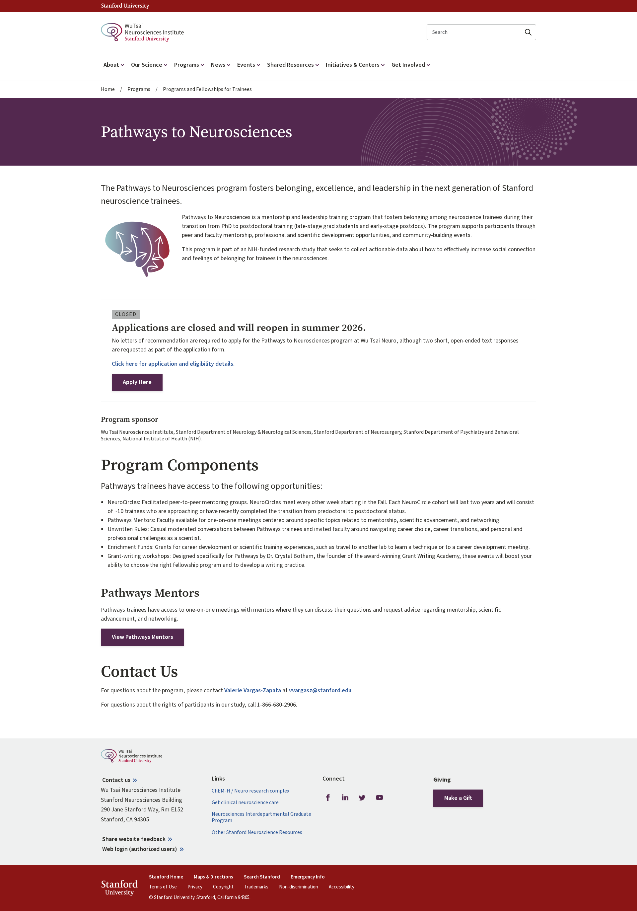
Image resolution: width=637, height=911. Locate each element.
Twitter (362, 798)
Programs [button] (186, 65)
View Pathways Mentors (142, 637)
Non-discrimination (298, 887)
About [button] (111, 65)
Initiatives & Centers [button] (353, 65)
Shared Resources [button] (290, 65)
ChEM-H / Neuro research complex (250, 791)
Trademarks (256, 887)
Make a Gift (458, 798)
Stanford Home (166, 877)
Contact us (116, 780)
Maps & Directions (213, 877)
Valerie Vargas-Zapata (252, 690)
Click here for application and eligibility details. (173, 364)
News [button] (218, 65)
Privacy (194, 887)
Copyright (223, 887)
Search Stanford (262, 877)
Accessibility (341, 887)
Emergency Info (308, 877)
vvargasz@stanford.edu (320, 690)
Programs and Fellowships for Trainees (207, 89)
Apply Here (137, 382)
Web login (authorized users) (139, 849)
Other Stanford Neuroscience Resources (257, 832)
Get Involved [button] (408, 65)
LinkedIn (345, 798)
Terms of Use (163, 887)
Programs (138, 89)
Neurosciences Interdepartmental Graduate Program (261, 817)
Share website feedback (134, 839)
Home (108, 89)
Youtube (379, 798)
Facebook (327, 798)
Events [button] (246, 65)
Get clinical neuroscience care (245, 802)
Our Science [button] (146, 65)
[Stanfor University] (125, 6)
